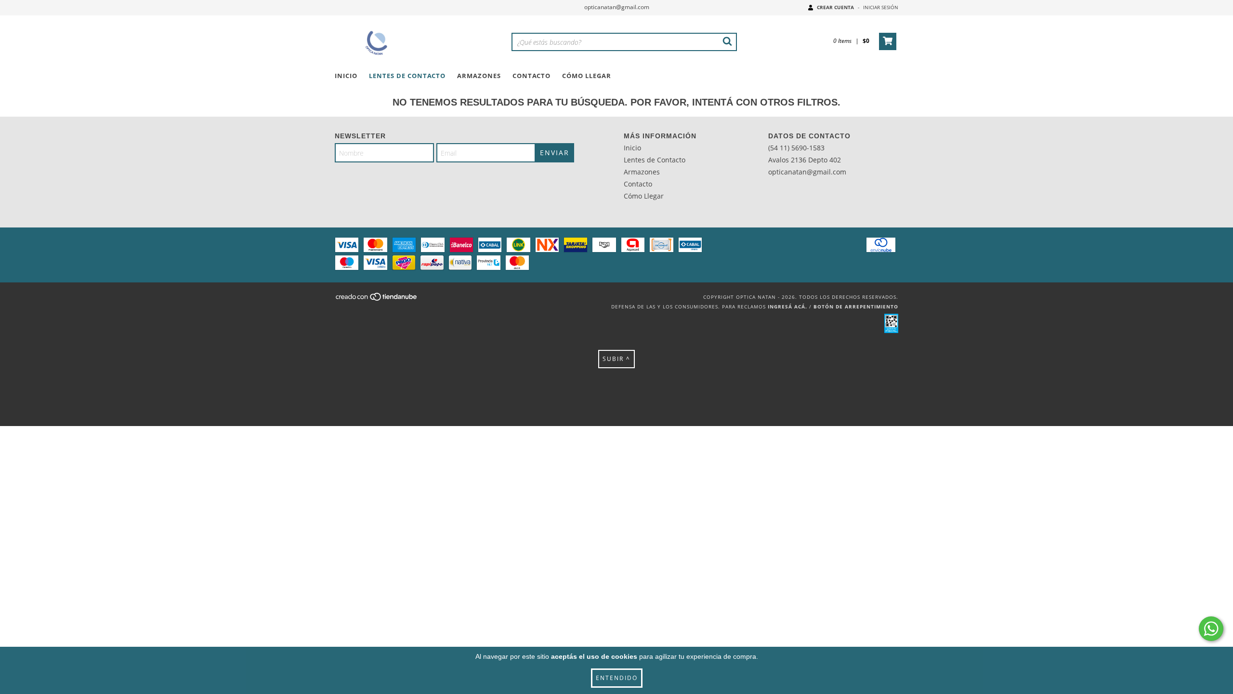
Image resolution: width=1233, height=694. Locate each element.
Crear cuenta (835, 7)
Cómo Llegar (586, 75)
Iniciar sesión (880, 7)
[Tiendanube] (377, 299)
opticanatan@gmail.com (616, 7)
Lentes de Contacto (407, 75)
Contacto (531, 75)
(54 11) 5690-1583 (796, 147)
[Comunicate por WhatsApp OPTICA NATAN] (1211, 628)
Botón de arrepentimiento (855, 306)
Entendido (617, 678)
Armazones (479, 75)
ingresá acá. (787, 306)
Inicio (346, 75)
